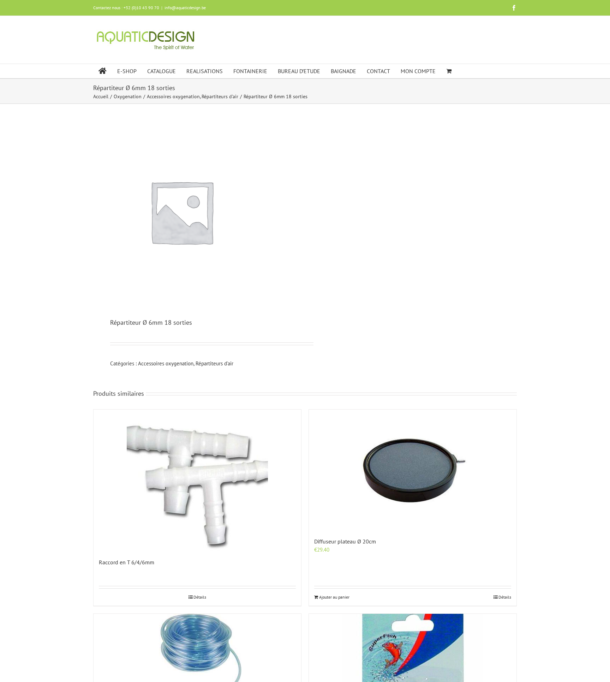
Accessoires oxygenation (165, 363)
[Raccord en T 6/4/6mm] (197, 480)
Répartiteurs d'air (214, 363)
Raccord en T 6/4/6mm (126, 562)
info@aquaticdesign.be (185, 7)
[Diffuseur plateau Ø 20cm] (412, 470)
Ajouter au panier (334, 597)
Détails (199, 597)
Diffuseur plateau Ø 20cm (345, 541)
